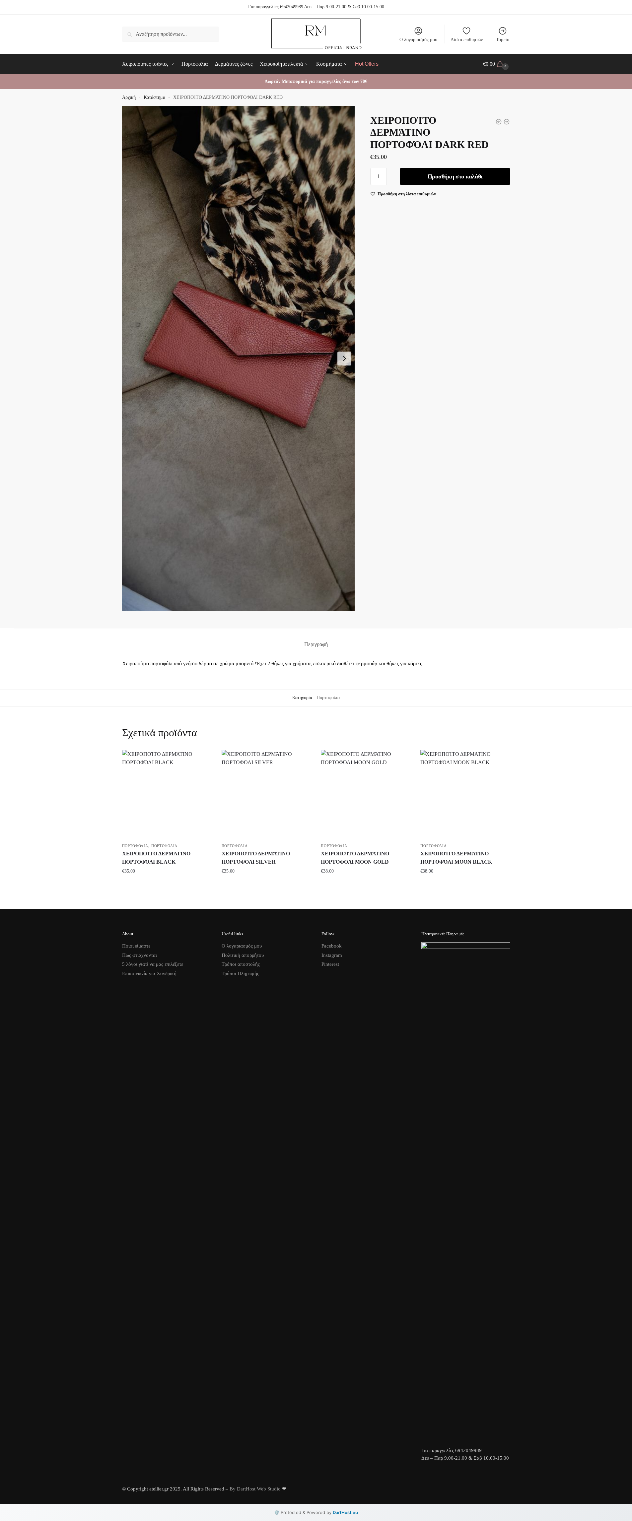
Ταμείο (502, 39)
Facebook (331, 946)
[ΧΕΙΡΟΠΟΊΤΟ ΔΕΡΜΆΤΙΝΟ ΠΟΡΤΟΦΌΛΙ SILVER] (266, 794)
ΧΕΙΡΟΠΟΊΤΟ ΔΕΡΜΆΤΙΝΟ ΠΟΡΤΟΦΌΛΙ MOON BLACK (456, 858)
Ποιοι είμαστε (136, 946)
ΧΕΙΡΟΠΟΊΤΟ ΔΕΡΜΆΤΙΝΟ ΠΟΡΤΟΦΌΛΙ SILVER (256, 858)
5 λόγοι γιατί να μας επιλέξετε (152, 964)
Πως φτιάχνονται (139, 955)
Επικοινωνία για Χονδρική (149, 973)
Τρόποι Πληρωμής (240, 973)
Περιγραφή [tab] (316, 644)
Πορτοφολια (328, 697)
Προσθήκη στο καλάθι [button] (166, 884)
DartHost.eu (345, 1512)
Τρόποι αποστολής (241, 964)
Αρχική (129, 97)
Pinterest (330, 964)
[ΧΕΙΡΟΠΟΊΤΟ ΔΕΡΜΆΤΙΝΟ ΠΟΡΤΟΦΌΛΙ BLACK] (167, 794)
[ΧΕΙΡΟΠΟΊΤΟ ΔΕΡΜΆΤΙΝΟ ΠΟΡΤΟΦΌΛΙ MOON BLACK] (465, 794)
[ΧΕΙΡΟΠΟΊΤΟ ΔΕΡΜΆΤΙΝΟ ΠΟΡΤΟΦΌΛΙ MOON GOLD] (365, 794)
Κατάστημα (154, 97)
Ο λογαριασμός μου (418, 39)
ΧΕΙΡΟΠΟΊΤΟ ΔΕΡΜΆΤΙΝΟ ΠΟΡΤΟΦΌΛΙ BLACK (156, 858)
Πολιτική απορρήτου (243, 955)
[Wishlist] (202, 760)
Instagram (331, 955)
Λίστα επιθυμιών (467, 39)
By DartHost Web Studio (255, 1488)
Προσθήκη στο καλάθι (455, 176)
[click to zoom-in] (238, 358)
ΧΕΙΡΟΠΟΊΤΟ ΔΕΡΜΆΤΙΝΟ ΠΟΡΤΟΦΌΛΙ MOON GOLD (355, 858)
